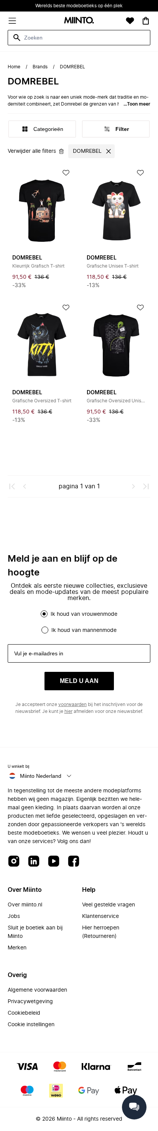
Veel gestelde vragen (108, 905)
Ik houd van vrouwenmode (84, 614)
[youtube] (54, 861)
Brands (40, 66)
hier (68, 711)
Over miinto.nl (25, 905)
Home (14, 66)
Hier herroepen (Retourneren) (100, 932)
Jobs (14, 916)
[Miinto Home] (79, 21)
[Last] (145, 486)
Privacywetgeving (30, 1001)
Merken (17, 948)
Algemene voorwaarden (37, 990)
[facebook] (73, 861)
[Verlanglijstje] (130, 21)
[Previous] (24, 486)
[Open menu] (12, 21)
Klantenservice (100, 916)
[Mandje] (146, 21)
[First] (12, 486)
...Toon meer (136, 104)
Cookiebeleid (24, 1013)
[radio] (44, 613)
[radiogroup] (79, 621)
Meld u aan (79, 681)
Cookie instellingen (31, 1024)
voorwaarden (72, 704)
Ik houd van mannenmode (84, 630)
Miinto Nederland (40, 776)
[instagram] (14, 861)
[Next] (133, 486)
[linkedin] (34, 861)
